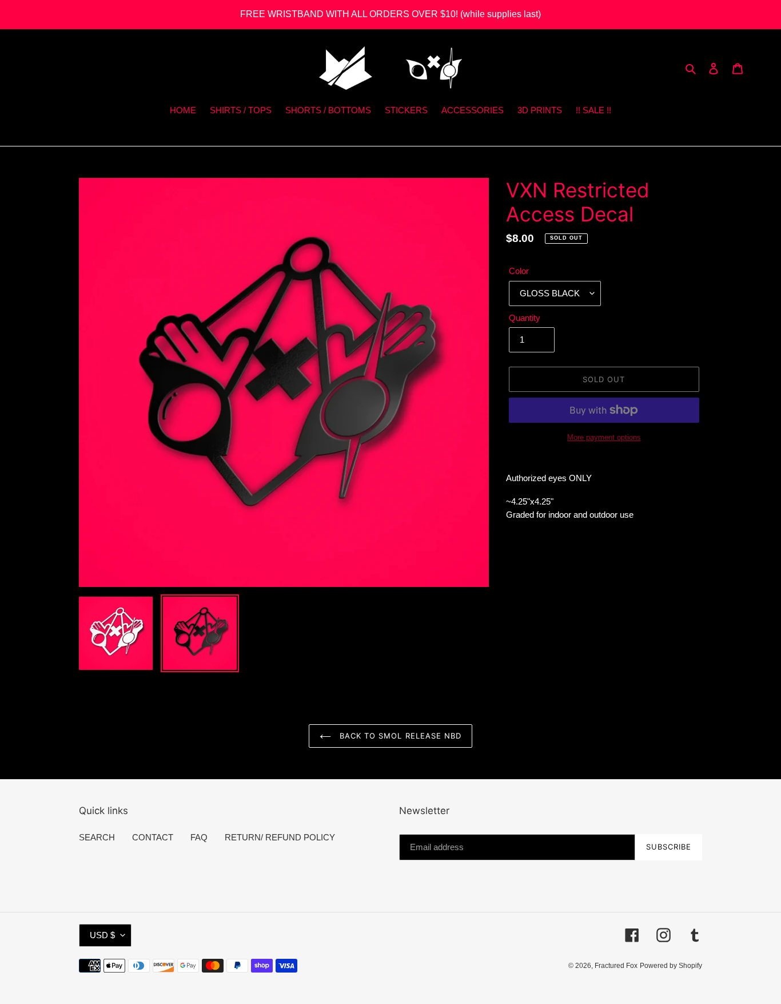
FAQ (199, 837)
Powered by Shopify (671, 966)
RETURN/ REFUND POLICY (280, 837)
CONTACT (152, 837)
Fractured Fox (616, 966)
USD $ (102, 935)
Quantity (524, 318)
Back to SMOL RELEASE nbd (399, 735)
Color (519, 271)
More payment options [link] (604, 437)
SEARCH (97, 837)
